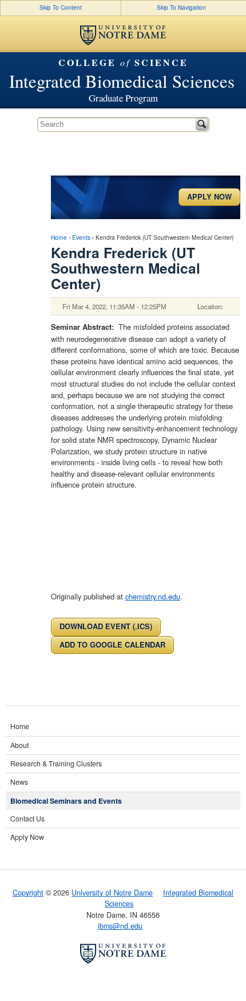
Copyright (28, 892)
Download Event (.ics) (105, 626)
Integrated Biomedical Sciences (122, 82)
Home (59, 237)
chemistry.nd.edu (152, 596)
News (19, 782)
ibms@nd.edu (120, 926)
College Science (123, 62)
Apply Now (209, 197)
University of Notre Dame (112, 892)
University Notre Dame (123, 34)
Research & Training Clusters (56, 763)
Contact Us (27, 818)
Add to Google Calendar (112, 645)
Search (202, 124)
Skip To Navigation (181, 7)
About (19, 745)
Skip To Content (60, 7)
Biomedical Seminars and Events (66, 801)
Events (81, 237)
